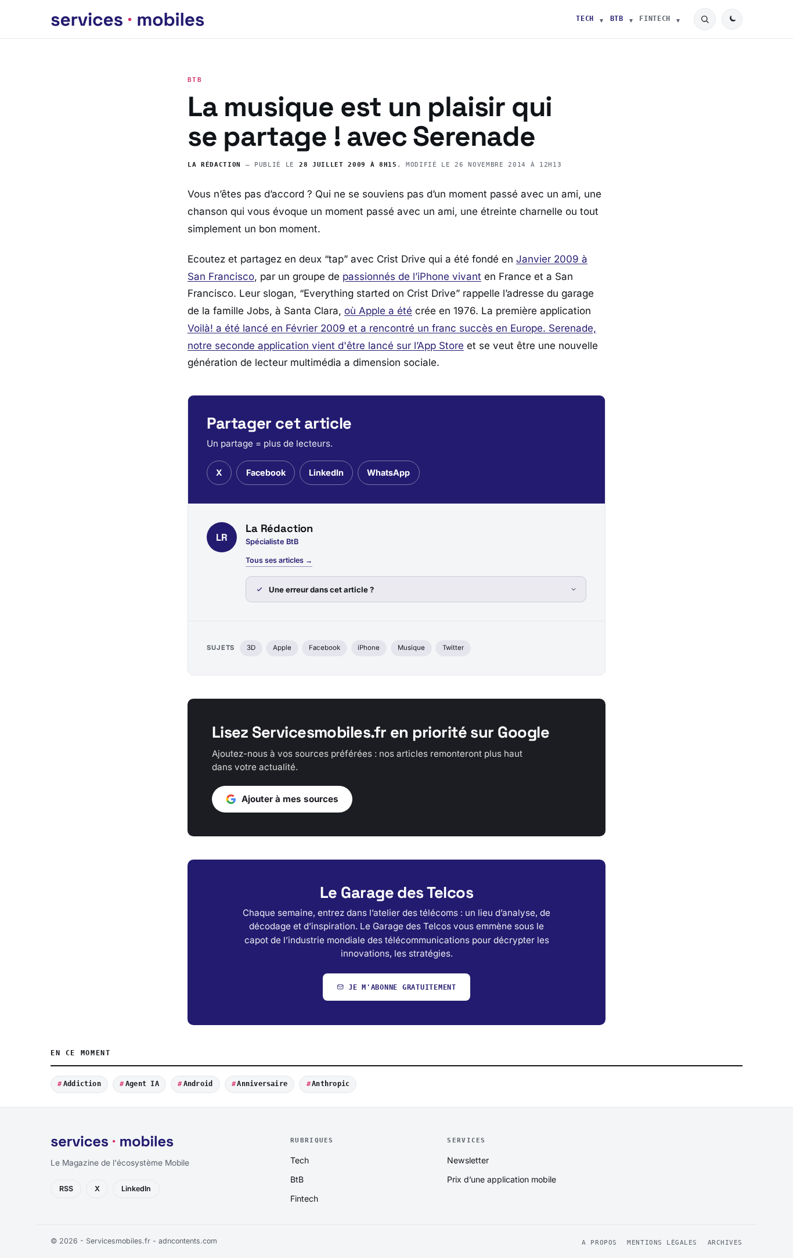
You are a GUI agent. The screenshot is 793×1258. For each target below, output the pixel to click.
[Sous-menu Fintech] (678, 19)
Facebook (266, 472)
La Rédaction (214, 164)
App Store (440, 345)
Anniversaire (262, 1084)
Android (198, 1084)
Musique (411, 648)
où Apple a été (378, 311)
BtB (616, 19)
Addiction (82, 1084)
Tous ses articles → (279, 560)
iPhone (369, 648)
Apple (282, 648)
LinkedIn (326, 472)
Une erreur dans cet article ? (321, 589)
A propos (599, 1242)
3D (251, 648)
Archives (725, 1242)
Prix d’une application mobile (501, 1179)
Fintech (655, 19)
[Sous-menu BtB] (631, 19)
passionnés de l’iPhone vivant (412, 276)
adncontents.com (187, 1241)
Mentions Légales (662, 1242)
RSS (66, 1188)
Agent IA (142, 1084)
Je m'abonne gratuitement (402, 987)
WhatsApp (388, 472)
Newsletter (468, 1160)
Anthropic (330, 1084)
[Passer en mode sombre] (732, 19)
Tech (585, 19)
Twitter (453, 648)
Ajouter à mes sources (289, 798)
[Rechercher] (705, 19)
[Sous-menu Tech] (601, 19)
